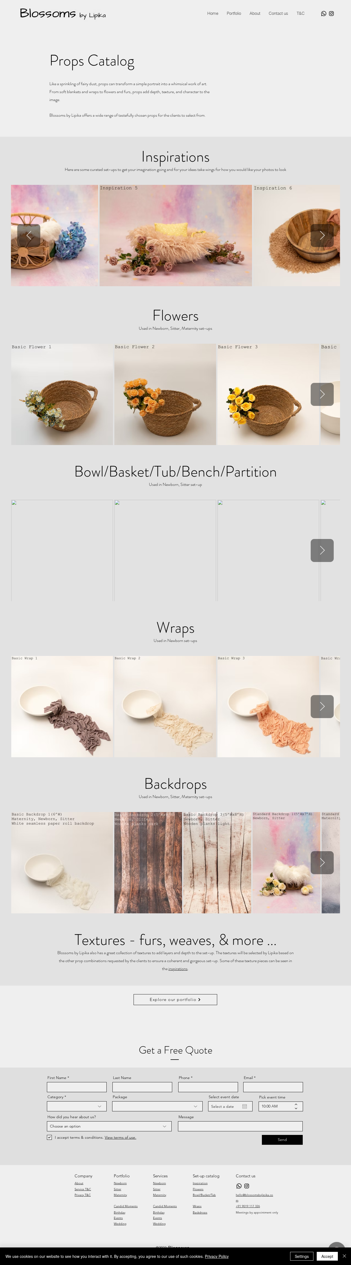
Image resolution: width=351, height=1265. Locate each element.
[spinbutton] (277, 1106)
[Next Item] (322, 235)
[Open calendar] (244, 1106)
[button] (300, 13)
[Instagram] (331, 13)
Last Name (122, 1078)
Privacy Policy (217, 1256)
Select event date (224, 1097)
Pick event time (272, 1097)
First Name (56, 1078)
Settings (302, 1256)
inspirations (178, 968)
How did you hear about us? (71, 1117)
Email (248, 1078)
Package (120, 1097)
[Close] (344, 1256)
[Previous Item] (28, 235)
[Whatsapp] (324, 13)
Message (186, 1117)
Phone (184, 1078)
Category (55, 1097)
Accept (327, 1256)
